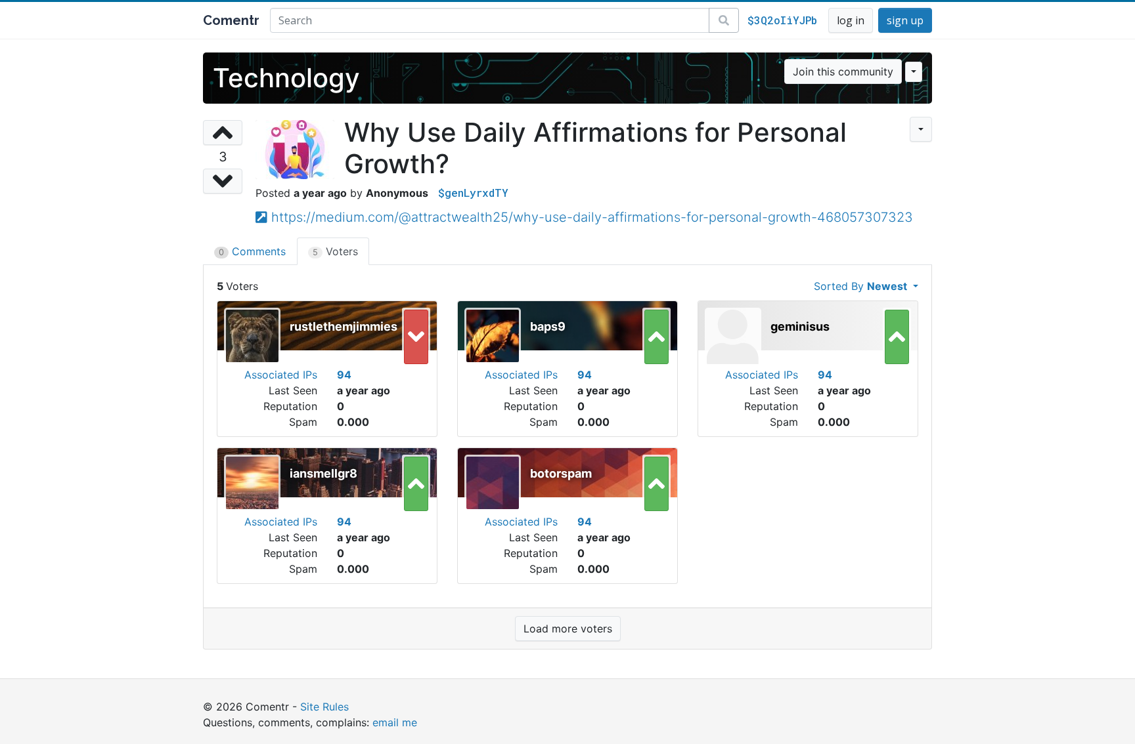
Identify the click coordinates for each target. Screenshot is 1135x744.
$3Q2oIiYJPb (782, 20)
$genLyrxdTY (473, 192)
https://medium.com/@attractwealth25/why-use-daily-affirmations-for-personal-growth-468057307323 (592, 217)
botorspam (561, 473)
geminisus (800, 326)
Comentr (231, 20)
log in (850, 20)
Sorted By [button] (860, 286)
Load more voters (567, 628)
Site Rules (324, 706)
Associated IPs (280, 374)
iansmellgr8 (323, 473)
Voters (335, 251)
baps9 (548, 326)
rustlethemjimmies (343, 326)
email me (394, 722)
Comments (252, 251)
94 (344, 374)
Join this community (843, 71)
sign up (905, 20)
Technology (286, 78)
